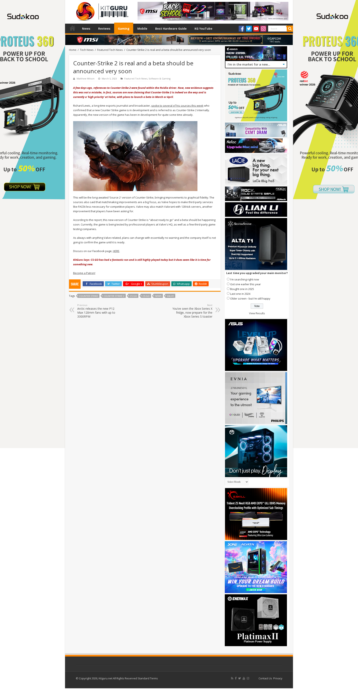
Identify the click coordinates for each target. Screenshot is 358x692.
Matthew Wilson (85, 78)
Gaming (123, 28)
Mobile (142, 28)
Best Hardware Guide (171, 28)
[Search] (290, 29)
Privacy (277, 678)
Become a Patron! (84, 273)
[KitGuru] (101, 10)
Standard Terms (148, 678)
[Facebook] (241, 29)
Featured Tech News (110, 50)
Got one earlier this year (245, 284)
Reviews (104, 28)
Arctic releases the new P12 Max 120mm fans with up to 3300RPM (96, 310)
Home (72, 28)
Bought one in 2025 (242, 289)
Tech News (87, 50)
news (158, 295)
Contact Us (265, 678)
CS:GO (146, 295)
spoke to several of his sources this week (177, 105)
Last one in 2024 (240, 294)
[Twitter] (249, 29)
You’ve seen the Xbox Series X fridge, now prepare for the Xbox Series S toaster (192, 310)
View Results (257, 313)
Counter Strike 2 (114, 295)
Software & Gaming (160, 78)
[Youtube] (256, 29)
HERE (116, 251)
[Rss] (232, 678)
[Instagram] (263, 29)
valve (170, 295)
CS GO (133, 295)
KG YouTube (203, 28)
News (86, 28)
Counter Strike (88, 295)
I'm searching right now (244, 279)
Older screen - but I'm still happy (250, 298)
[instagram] (248, 678)
